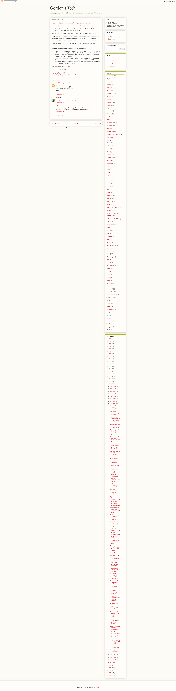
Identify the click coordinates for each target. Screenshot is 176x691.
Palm (108, 239)
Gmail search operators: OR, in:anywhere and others (115, 446)
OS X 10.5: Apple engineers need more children (115, 425)
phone (108, 251)
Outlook (70, 75)
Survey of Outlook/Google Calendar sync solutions (115, 634)
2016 (110, 364)
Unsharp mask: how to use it (114, 459)
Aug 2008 (113, 396)
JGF (57, 97)
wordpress (110, 327)
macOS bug (110, 201)
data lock (109, 128)
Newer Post (55, 123)
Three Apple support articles (115, 504)
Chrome (109, 114)
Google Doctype (114, 553)
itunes (108, 186)
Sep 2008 (113, 393)
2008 (110, 384)
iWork (108, 189)
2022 (110, 349)
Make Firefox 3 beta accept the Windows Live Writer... (115, 465)
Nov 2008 (113, 388)
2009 (110, 381)
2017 (110, 361)
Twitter (108, 303)
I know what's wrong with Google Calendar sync (114, 472)
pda (74, 75)
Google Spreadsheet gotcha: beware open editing (115, 499)
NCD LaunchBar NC (112, 219)
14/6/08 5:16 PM (60, 94)
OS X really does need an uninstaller (114, 407)
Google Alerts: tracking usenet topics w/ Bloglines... (115, 598)
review (108, 268)
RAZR (108, 262)
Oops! (56, 29)
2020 (110, 354)
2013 (110, 371)
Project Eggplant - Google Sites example (115, 569)
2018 (110, 359)
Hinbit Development (61, 83)
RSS (108, 271)
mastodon (109, 204)
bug (108, 108)
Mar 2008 (113, 657)
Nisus (108, 227)
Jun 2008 (113, 401)
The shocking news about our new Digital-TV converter (115, 641)
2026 (110, 339)
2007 (110, 665)
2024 (110, 344)
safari (108, 274)
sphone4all (110, 289)
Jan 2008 (113, 662)
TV (107, 300)
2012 (110, 374)
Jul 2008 (112, 398)
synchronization (82, 75)
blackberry (110, 102)
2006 (110, 668)
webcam (109, 321)
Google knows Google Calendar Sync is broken (115, 479)
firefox (108, 146)
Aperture (109, 84)
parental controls (111, 245)
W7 (107, 318)
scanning (109, 277)
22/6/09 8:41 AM (60, 111)
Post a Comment (58, 115)
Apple (108, 90)
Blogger (97, 687)
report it (64, 26)
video (108, 306)
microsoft (109, 210)
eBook (108, 143)
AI (107, 79)
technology (110, 297)
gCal (108, 151)
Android (109, 81)
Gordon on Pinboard (112, 61)
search (108, 280)
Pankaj (57, 105)
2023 (110, 346)
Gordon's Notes (111, 64)
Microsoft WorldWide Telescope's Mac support (114, 563)
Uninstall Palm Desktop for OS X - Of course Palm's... (115, 419)
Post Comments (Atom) (80, 128)
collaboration (110, 122)
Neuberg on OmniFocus (114, 650)
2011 (110, 376)
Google (57, 75)
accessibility (110, 76)
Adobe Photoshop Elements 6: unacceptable (115, 627)
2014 (110, 369)
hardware (109, 163)
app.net (109, 87)
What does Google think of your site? (115, 485)
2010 (110, 379)
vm (107, 312)
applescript (110, 93)
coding (108, 119)
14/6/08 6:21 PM (60, 102)
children (109, 111)
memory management (113, 207)
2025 (110, 341)
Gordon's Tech (62, 8)
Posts (110, 36)
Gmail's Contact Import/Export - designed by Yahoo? (115, 621)
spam (108, 286)
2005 (110, 670)
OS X (108, 230)
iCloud (108, 169)
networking (110, 224)
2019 (110, 356)
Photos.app (110, 257)
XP (107, 329)
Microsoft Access (111, 213)
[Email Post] (64, 73)
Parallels (109, 242)
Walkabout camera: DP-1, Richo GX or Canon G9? (115, 576)
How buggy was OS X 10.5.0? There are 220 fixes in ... (114, 548)
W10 (108, 315)
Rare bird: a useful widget (114, 646)
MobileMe (109, 216)
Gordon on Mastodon (113, 58)
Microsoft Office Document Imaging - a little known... (115, 510)
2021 (110, 351)
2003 (110, 675)
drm (108, 140)
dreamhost (110, 137)
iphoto (108, 181)
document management (113, 134)
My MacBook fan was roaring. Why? (114, 541)
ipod (108, 184)
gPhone (109, 160)
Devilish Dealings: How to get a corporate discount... (115, 517)
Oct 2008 (113, 391)
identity (109, 172)
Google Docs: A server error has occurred (114, 557)
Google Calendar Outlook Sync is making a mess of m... (115, 524)
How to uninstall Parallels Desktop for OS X (115, 439)
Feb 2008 (113, 659)
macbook (109, 195)
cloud (108, 116)
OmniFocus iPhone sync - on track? (114, 592)
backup (109, 96)
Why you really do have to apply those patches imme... (115, 453)
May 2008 (113, 403)
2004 (110, 673)
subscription (110, 292)
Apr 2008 (113, 654)
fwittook (109, 149)
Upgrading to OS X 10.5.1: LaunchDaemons (115, 432)
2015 (110, 366)
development (110, 131)
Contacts (109, 125)
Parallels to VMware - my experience (114, 413)
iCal (108, 166)
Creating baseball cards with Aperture (115, 536)
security (109, 283)
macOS (109, 198)
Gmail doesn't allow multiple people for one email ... (115, 614)
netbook (109, 222)
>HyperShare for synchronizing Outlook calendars (77, 108)
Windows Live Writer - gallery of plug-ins (115, 530)
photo (108, 254)
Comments (112, 39)
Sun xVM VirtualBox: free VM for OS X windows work (115, 492)
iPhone (109, 178)
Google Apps (63, 75)
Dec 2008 (113, 386)
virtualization (110, 309)
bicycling (109, 99)
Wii (107, 324)
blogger (109, 105)
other (108, 233)
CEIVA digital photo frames (114, 587)
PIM (76, 75)
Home (76, 123)
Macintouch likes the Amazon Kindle (114, 582)
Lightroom (109, 192)
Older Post (97, 123)
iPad (108, 175)
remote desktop (111, 265)
